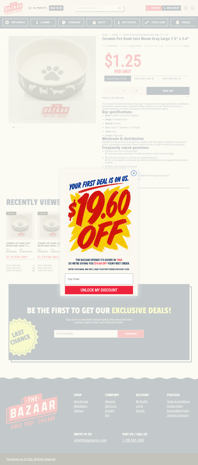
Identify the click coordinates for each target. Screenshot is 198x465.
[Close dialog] (133, 173)
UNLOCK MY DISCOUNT (99, 290)
